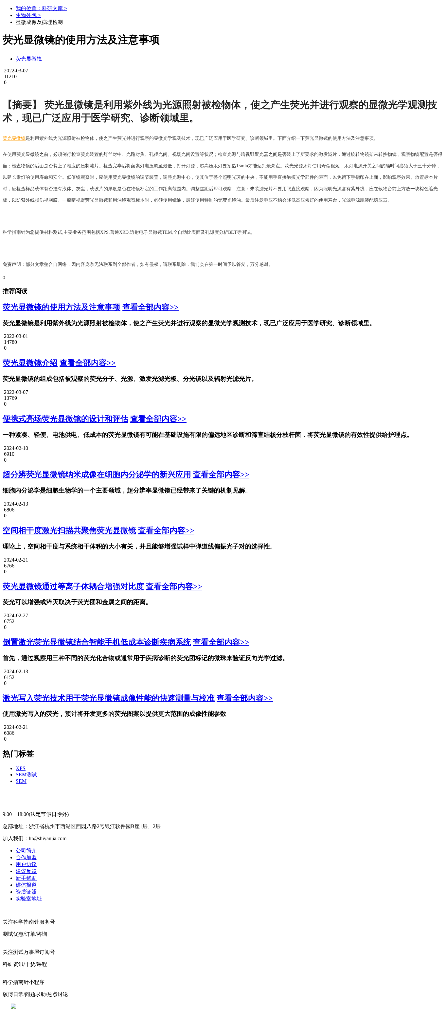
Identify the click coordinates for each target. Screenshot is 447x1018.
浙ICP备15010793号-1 (213, 1006)
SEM (21, 781)
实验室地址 (29, 898)
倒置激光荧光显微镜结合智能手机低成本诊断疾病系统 (97, 642)
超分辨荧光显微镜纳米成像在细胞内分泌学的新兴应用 (97, 474)
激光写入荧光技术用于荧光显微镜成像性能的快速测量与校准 (109, 698)
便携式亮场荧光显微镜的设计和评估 (65, 419)
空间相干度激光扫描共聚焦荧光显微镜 (69, 530)
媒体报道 (26, 885)
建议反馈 (26, 871)
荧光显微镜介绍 (30, 363)
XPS (21, 768)
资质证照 (26, 892)
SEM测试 (26, 774)
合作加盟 (26, 857)
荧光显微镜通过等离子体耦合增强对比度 (73, 586)
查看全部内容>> (150, 307)
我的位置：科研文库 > (41, 8)
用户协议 (26, 864)
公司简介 (26, 850)
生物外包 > (28, 15)
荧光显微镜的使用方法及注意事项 (61, 307)
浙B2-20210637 (169, 1006)
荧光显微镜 (29, 59)
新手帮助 (26, 878)
